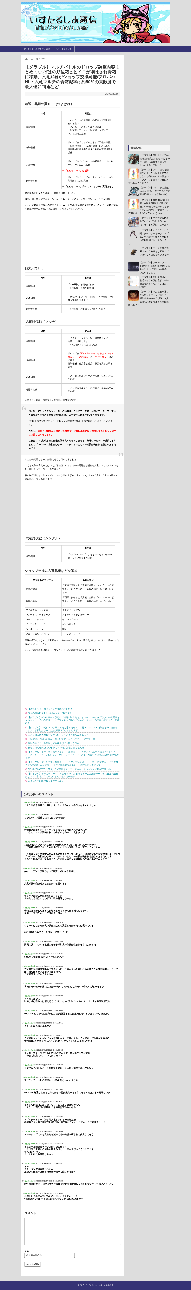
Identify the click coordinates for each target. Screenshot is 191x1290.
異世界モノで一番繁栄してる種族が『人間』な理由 (53, 743)
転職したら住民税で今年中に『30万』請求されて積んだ (56, 747)
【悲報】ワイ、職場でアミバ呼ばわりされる (50, 709)
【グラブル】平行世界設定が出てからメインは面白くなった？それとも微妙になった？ (154, 221)
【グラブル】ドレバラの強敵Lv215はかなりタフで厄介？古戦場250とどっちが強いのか (155, 190)
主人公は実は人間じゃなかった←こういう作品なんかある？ (58, 735)
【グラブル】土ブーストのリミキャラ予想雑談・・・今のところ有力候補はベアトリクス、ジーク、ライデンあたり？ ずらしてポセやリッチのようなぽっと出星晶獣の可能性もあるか (72, 755)
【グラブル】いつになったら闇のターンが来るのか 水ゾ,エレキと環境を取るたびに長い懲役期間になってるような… (148, 237)
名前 (26, 1251)
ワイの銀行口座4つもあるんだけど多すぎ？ (50, 713)
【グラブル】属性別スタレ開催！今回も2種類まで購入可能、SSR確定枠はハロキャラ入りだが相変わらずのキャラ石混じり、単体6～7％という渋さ (148, 207)
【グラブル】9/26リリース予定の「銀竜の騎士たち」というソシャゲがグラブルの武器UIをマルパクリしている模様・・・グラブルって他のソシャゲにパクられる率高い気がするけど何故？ (72, 720)
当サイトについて (63, 49)
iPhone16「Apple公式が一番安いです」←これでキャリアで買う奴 (61, 739)
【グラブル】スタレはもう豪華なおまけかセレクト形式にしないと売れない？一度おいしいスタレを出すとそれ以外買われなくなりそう (148, 176)
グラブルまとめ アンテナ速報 (37, 49)
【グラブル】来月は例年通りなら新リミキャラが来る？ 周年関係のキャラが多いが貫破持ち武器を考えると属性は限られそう (148, 298)
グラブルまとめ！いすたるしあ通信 (98, 1285)
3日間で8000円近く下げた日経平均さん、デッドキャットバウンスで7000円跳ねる (69, 769)
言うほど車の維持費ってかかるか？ (46, 781)
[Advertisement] (72, 236)
